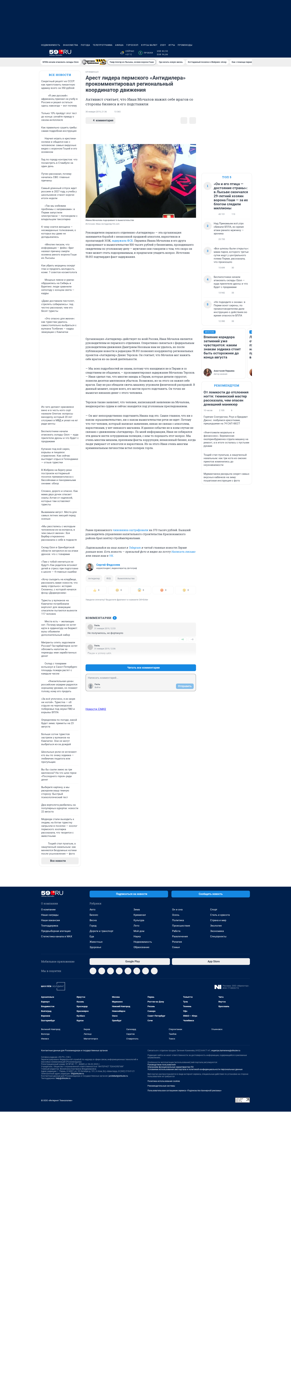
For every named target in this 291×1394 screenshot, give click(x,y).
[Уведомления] (240, 53)
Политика (178, 920)
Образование (141, 947)
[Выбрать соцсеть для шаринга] (192, 120)
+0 (182, 639)
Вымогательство (126, 578)
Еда (92, 936)
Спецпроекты (218, 936)
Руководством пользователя (162, 1065)
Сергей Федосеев (108, 564)
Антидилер (94, 578)
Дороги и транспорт (101, 931)
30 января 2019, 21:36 (96, 112)
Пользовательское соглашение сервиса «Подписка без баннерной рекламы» (185, 1090)
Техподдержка (49, 925)
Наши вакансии (50, 920)
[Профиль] (248, 53)
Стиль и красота (220, 914)
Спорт (213, 909)
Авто (92, 909)
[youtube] (145, 971)
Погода (85, 45)
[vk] (101, 971)
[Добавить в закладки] (184, 120)
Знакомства (70, 45)
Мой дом (139, 931)
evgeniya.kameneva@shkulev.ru (225, 1050)
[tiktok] (154, 971)
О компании (48, 909)
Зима (137, 909)
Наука (137, 936)
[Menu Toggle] (43, 53)
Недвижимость (50, 45)
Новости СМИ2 (96, 709)
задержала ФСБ (122, 240)
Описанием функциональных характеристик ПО (170, 1067)
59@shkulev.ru (77, 1073)
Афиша (119, 45)
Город (93, 925)
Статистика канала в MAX (56, 936)
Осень (175, 914)
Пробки (146, 52)
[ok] (110, 971)
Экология (216, 925)
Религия (177, 941)
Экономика (217, 931)
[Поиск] (232, 53)
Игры (172, 45)
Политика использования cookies (164, 1081)
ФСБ (108, 578)
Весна (93, 920)
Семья (176, 947)
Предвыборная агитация (56, 931)
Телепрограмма (102, 45)
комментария (103, 120)
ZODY (163, 45)
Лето (136, 925)
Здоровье (95, 947)
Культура (139, 920)
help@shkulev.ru (63, 1078)
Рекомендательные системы (161, 1086)
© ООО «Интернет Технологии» (56, 1100)
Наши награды (50, 914)
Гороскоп (132, 45)
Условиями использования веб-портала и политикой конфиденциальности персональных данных (195, 1069)
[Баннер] (94, 62)
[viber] (119, 971)
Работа (176, 931)
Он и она (177, 909)
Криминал (140, 914)
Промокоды (185, 45)
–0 (192, 639)
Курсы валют (149, 45)
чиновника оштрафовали (130, 530)
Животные (96, 941)
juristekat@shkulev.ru (118, 1076)
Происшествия (181, 925)
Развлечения (180, 936)
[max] (128, 971)
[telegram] (93, 971)
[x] (136, 971)
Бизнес (94, 914)
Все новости (60, 75)
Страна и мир (218, 920)
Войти (97, 687)
